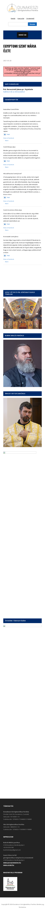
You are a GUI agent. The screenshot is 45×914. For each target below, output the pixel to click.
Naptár (13, 18)
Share (6, 140)
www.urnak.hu (8, 865)
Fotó (8, 134)
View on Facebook (8, 138)
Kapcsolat (21, 18)
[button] (22, 35)
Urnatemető (30, 18)
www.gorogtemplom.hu (12, 863)
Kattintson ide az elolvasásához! (14, 92)
